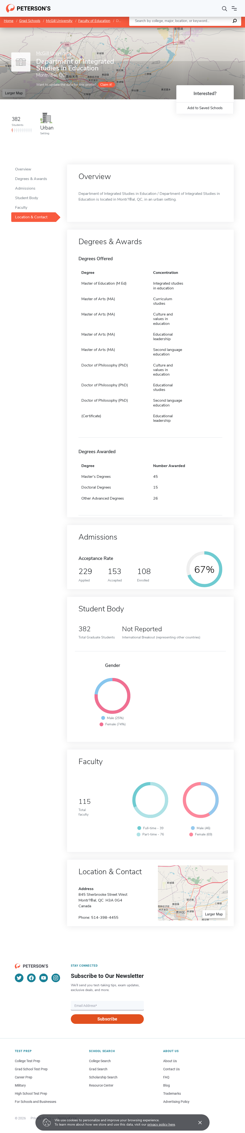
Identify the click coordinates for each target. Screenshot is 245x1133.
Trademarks (172, 1093)
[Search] (224, 8)
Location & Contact (31, 217)
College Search (100, 1061)
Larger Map (14, 92)
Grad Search (98, 1069)
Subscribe (107, 1018)
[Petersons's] (28, 8)
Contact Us (171, 1069)
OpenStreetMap (212, 30)
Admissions (25, 188)
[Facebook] (31, 978)
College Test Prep (27, 1061)
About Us (170, 1061)
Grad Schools (29, 20)
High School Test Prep (31, 1093)
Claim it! (106, 84)
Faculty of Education (94, 20)
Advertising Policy (176, 1102)
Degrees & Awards (31, 178)
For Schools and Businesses (35, 1102)
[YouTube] (43, 978)
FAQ (166, 1077)
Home (8, 20)
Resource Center (101, 1085)
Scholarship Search (103, 1077)
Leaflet (188, 30)
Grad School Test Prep (31, 1069)
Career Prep (23, 1077)
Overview (23, 169)
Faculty (21, 207)
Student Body (26, 198)
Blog (166, 1085)
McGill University (59, 20)
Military (20, 1085)
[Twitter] (19, 978)
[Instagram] (55, 978)
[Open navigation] (234, 8)
